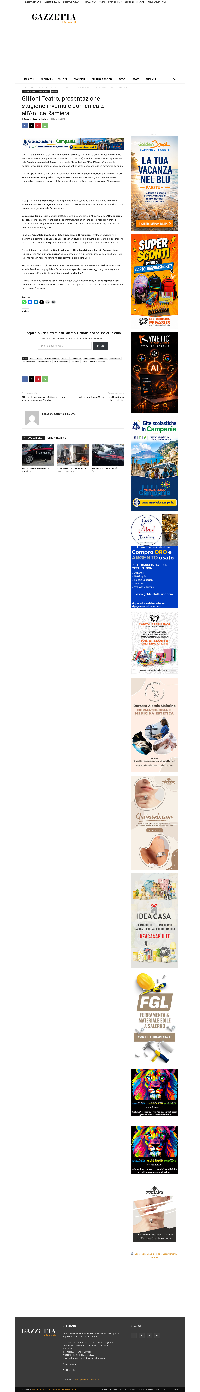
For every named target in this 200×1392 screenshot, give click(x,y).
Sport (136, 79)
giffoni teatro (76, 358)
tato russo (75, 361)
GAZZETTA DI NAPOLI (52, 2)
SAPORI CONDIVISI (115, 2)
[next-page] (28, 477)
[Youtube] (157, 1335)
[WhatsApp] (45, 125)
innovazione (36, 1389)
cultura (39, 358)
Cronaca (46, 79)
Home (24, 87)
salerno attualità (44, 361)
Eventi (122, 79)
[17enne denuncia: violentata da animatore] (38, 455)
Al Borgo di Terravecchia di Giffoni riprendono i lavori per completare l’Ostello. (44, 398)
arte (31, 358)
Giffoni (64, 358)
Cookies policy (69, 1370)
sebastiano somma (61, 361)
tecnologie (59, 1389)
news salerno (115, 358)
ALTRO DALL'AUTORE (56, 438)
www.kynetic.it (70, 1389)
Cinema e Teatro (53, 87)
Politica (62, 79)
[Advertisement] (139, 18)
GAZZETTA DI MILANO (33, 2)
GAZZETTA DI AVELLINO (72, 2)
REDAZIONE (129, 2)
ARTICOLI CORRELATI (33, 438)
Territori (29, 79)
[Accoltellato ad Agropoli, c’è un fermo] (108, 455)
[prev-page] (23, 477)
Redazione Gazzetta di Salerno (36, 119)
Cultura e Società (102, 79)
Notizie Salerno (29, 361)
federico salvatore (52, 358)
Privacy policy (69, 1364)
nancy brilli (102, 358)
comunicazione (48, 1389)
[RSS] (142, 1335)
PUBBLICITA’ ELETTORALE (156, 2)
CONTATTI (140, 2)
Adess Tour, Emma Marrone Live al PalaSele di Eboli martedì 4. (101, 398)
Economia (79, 79)
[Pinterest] (38, 125)
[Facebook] (25, 125)
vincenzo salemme (97, 361)
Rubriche (151, 79)
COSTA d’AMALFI (89, 2)
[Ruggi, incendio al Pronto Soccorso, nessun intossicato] (73, 455)
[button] (174, 79)
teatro (84, 361)
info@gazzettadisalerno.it (86, 1379)
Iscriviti (100, 345)
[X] (31, 125)
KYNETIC (102, 2)
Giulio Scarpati (89, 358)
